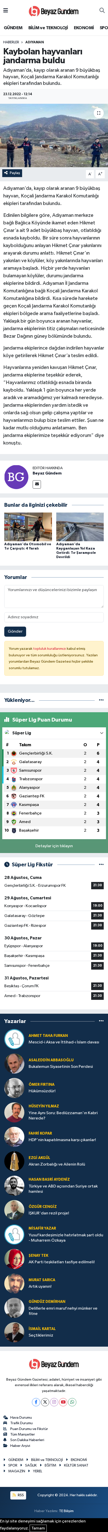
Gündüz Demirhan (47, 1302)
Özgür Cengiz (43, 1207)
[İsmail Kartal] (14, 1332)
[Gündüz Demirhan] (14, 1308)
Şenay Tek (38, 1255)
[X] (45, 1402)
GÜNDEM (13, 28)
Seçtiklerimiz (41, 1335)
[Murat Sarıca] (14, 1283)
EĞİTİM (50, 1465)
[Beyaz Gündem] (16, 477)
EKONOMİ (84, 28)
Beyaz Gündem (47, 473)
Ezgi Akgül (39, 1158)
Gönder (15, 631)
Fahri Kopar (40, 1133)
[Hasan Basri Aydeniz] (14, 1185)
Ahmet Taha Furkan (48, 1036)
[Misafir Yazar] (14, 1234)
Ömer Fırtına (42, 1084)
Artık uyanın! (40, 1286)
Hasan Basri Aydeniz (49, 1179)
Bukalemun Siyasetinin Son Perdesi (61, 1067)
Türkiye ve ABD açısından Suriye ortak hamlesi (63, 1189)
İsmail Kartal (42, 1329)
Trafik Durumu (21, 1423)
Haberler (11, 42)
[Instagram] (54, 1402)
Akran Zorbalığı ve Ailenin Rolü (57, 1164)
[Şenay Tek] (14, 1259)
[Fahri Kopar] (14, 1137)
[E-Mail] (37, 484)
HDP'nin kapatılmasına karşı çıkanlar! (62, 1140)
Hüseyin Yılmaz (44, 1106)
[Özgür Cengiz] (14, 1210)
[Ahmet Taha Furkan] (14, 1039)
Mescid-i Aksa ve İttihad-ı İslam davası (64, 1042)
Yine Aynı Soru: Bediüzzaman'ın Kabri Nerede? (63, 1115)
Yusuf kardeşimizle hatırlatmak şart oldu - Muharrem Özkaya (66, 1238)
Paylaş (15, 173)
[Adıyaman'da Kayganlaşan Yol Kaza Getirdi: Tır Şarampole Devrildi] (80, 527)
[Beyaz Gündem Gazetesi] (54, 11)
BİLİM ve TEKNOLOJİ (48, 28)
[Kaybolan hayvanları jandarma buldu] (54, 135)
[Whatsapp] (72, 1402)
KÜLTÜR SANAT (76, 1465)
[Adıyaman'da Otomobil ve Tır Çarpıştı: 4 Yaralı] (28, 527)
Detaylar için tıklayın (54, 846)
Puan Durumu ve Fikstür (29, 1429)
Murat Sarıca (42, 1280)
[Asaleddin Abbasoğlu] (14, 1063)
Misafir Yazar (42, 1228)
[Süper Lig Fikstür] (101, 865)
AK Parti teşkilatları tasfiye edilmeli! (62, 1262)
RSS (20, 1495)
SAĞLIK (31, 1465)
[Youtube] (63, 1402)
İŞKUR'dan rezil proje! (49, 1213)
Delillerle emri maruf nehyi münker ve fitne (63, 1311)
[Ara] (102, 11)
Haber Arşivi (20, 1446)
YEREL (37, 1471)
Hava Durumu (21, 1417)
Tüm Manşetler (22, 1434)
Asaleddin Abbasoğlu (51, 1060)
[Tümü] (101, 700)
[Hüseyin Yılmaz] (14, 1112)
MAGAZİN (16, 1471)
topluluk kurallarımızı (50, 649)
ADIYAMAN (34, 42)
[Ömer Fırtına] (14, 1088)
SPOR (12, 1465)
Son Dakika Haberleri (27, 1440)
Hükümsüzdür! (42, 1091)
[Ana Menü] (5, 11)
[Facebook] (36, 1402)
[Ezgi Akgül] (14, 1161)
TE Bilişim (66, 1511)
